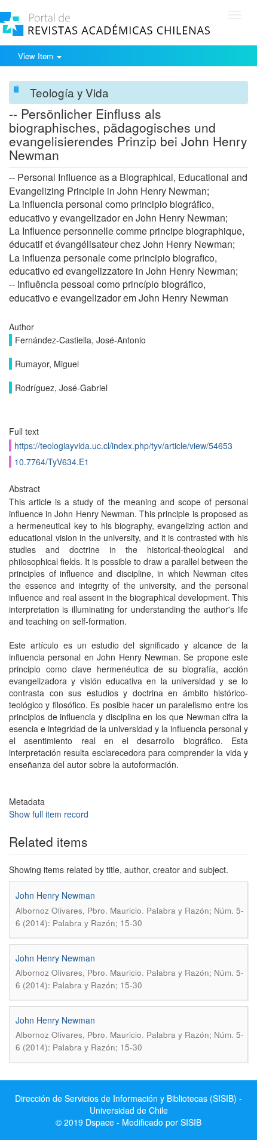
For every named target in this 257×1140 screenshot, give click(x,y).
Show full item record (48, 814)
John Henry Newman (55, 895)
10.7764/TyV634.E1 (51, 462)
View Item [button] (37, 56)
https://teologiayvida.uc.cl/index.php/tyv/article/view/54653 (123, 445)
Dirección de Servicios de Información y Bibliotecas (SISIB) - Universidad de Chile (128, 1104)
